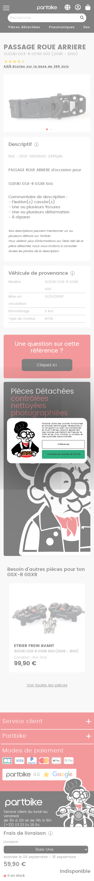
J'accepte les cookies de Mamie (63, 454)
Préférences (63, 444)
